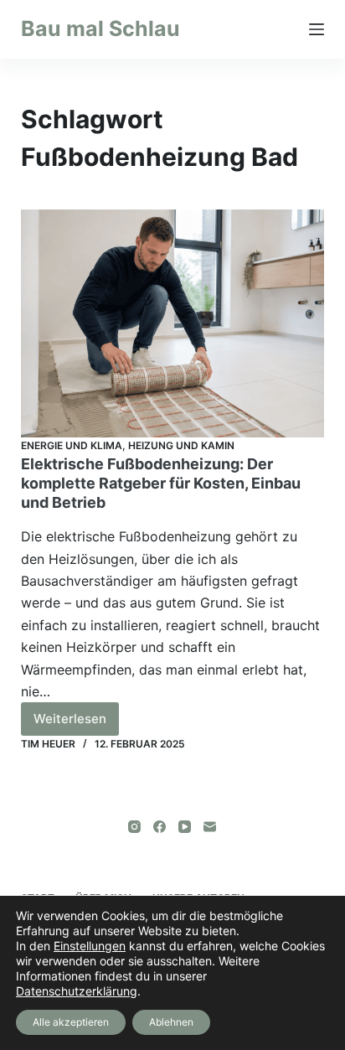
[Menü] (316, 29)
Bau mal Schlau (100, 28)
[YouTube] (184, 826)
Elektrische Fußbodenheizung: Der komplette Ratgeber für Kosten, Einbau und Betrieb (161, 483)
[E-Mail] (209, 826)
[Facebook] (159, 826)
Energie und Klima (71, 445)
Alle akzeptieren (71, 1022)
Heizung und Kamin (181, 445)
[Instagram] (134, 826)
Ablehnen (171, 1022)
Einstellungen (90, 946)
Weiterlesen (76, 723)
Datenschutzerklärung (76, 991)
